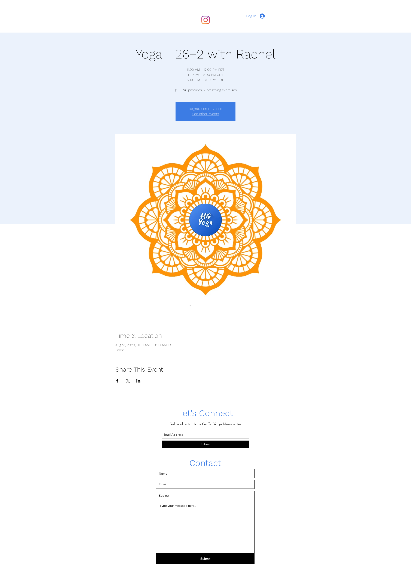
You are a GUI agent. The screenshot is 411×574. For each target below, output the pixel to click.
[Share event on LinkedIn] (138, 381)
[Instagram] (205, 19)
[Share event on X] (128, 381)
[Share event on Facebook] (117, 381)
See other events (205, 114)
